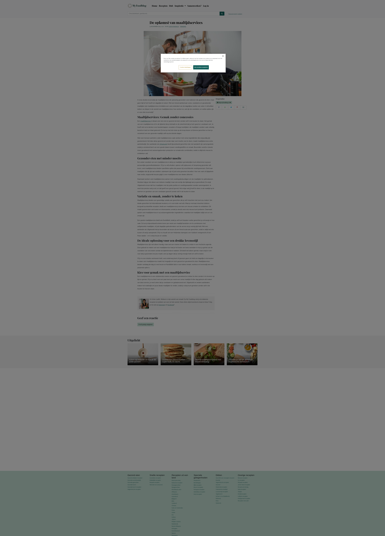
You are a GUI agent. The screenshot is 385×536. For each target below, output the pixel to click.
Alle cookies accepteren (201, 67)
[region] (193, 63)
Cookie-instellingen (185, 67)
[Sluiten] (223, 56)
